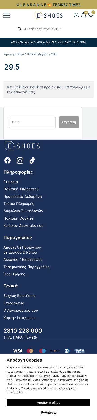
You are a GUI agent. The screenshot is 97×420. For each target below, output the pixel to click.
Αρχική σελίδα (14, 54)
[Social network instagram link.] (20, 160)
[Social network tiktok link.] (33, 160)
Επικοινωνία (13, 303)
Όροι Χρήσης (14, 274)
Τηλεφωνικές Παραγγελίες (26, 267)
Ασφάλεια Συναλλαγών (23, 211)
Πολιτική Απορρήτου (21, 189)
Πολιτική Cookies (18, 218)
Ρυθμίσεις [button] (48, 412)
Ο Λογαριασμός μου (20, 310)
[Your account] (76, 15)
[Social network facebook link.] (7, 160)
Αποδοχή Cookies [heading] (24, 360)
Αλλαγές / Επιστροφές (22, 259)
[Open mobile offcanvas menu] (6, 15)
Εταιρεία (10, 182)
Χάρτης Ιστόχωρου (19, 317)
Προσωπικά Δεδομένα (22, 196)
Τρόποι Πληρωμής (18, 203)
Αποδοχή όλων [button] (48, 402)
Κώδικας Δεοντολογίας (23, 225)
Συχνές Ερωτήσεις (19, 295)
